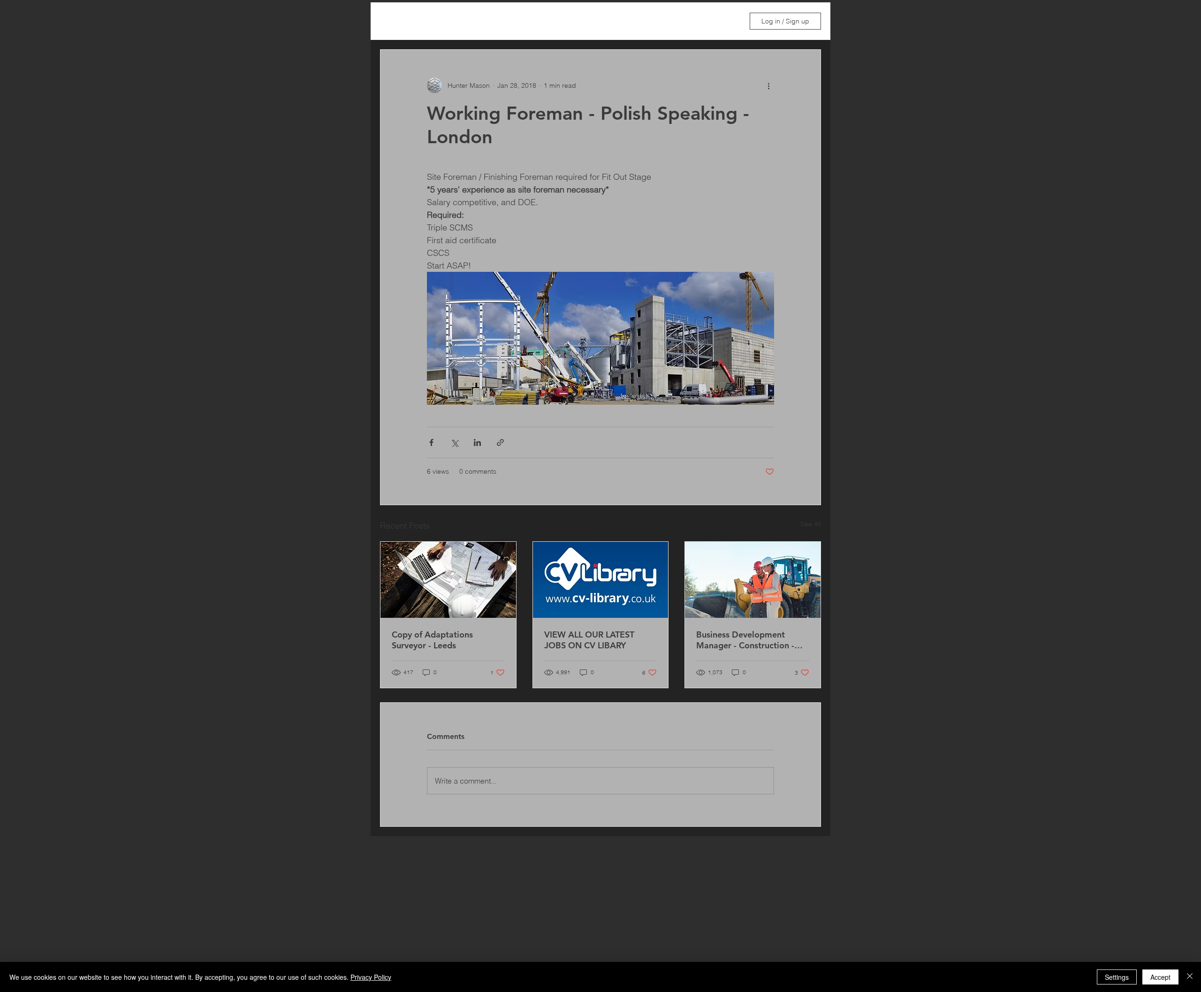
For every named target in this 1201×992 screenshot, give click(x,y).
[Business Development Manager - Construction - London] (753, 580)
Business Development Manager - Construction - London (745, 640)
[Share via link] (500, 442)
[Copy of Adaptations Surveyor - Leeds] (448, 580)
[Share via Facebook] (431, 442)
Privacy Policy (370, 977)
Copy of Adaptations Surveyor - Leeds (432, 640)
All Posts (393, 21)
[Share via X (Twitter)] (454, 442)
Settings (1117, 977)
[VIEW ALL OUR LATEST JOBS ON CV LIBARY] (601, 580)
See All (810, 524)
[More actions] (768, 85)
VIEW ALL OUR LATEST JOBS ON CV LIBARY (589, 640)
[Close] (1189, 976)
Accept (1160, 977)
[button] (726, 21)
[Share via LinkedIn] (477, 442)
